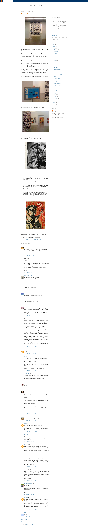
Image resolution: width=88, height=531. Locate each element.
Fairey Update (56, 87)
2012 (54, 42)
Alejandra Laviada (57, 72)
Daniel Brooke (27, 434)
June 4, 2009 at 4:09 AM (30, 255)
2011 (54, 44)
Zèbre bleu (26, 512)
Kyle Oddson (26, 356)
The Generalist (27, 306)
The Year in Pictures (44, 6)
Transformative (56, 80)
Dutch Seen (56, 65)
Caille (25, 349)
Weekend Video (57, 63)
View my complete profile (58, 120)
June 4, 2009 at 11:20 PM (30, 431)
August (55, 57)
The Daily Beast (55, 33)
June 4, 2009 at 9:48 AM (30, 289)
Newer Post (23, 521)
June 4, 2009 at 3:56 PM (30, 370)
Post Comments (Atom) (30, 524)
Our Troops (56, 67)
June (55, 60)
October (55, 53)
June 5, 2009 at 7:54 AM (30, 441)
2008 (54, 102)
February (56, 98)
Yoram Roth (26, 373)
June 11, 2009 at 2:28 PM (30, 509)
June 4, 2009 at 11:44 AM (30, 303)
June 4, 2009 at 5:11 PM (30, 380)
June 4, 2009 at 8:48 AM (30, 272)
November (56, 51)
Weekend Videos (57, 78)
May (55, 93)
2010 (54, 46)
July (55, 58)
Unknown (26, 497)
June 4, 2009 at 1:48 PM (30, 353)
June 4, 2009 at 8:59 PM (30, 420)
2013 (54, 41)
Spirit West (56, 90)
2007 (54, 104)
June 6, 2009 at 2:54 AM (30, 494)
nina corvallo (26, 383)
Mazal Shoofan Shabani (28, 275)
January (55, 100)
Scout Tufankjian (57, 81)
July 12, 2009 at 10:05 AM (31, 516)
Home (35, 521)
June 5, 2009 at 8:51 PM (30, 466)
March (55, 96)
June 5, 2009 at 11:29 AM (30, 453)
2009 (54, 48)
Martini (25, 423)
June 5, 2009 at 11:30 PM (30, 480)
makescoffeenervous (28, 483)
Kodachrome (56, 62)
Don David (26, 246)
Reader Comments (57, 83)
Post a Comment (24, 519)
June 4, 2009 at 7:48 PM (30, 413)
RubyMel (26, 444)
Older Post (48, 521)
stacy (25, 416)
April (55, 94)
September (56, 55)
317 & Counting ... (57, 69)
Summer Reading (57, 89)
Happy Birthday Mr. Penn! (59, 74)
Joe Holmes (26, 390)
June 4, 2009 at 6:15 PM (30, 386)
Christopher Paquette (28, 292)
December (56, 49)
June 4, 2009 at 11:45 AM (30, 315)
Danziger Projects (55, 35)
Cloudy (55, 76)
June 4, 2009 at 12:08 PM (30, 346)
